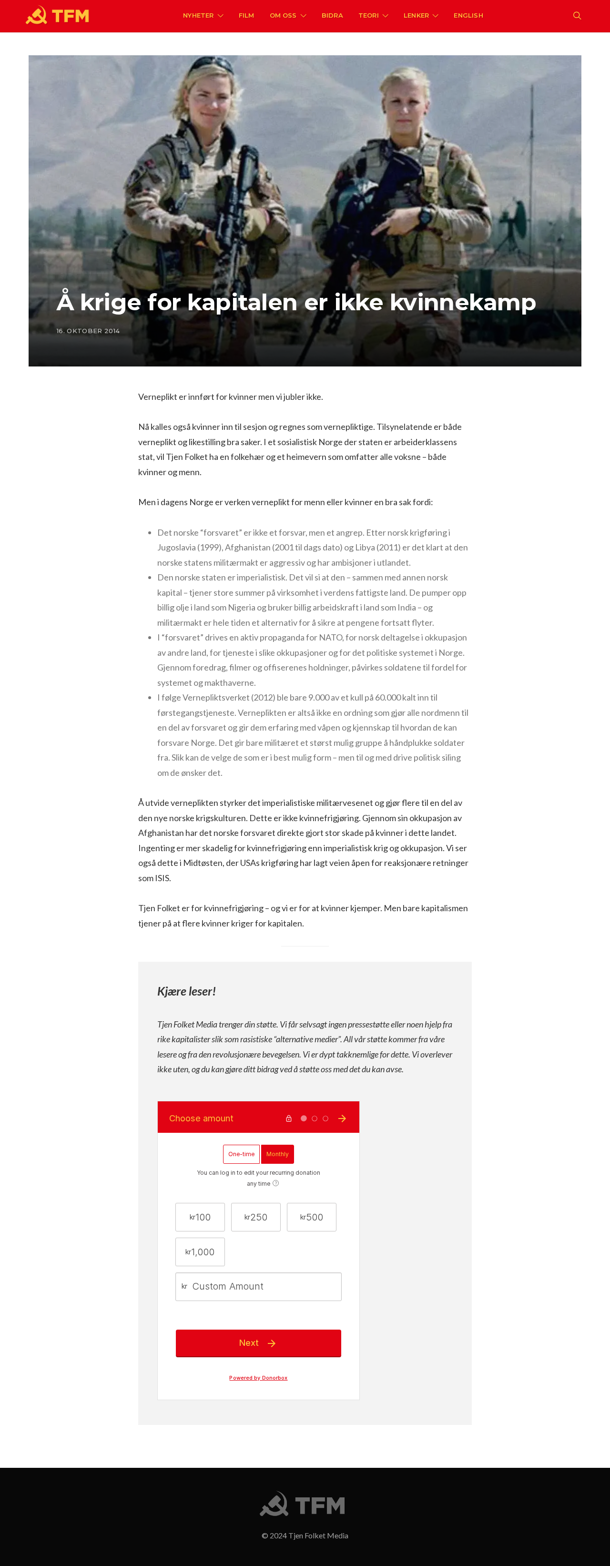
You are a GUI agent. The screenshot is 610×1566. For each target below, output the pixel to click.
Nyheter (198, 15)
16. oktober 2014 (88, 331)
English (468, 15)
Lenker (416, 15)
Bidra (332, 15)
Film (246, 15)
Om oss (283, 15)
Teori (368, 15)
